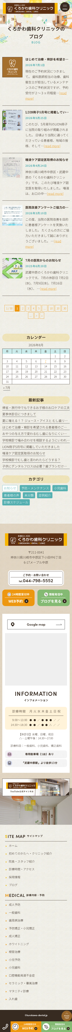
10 (51, 308)
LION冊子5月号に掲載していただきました (31, 446)
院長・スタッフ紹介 (22, 861)
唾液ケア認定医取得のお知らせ (23, 453)
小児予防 (14, 960)
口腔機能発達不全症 (22, 975)
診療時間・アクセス (22, 869)
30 (64, 308)
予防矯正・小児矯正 (22, 928)
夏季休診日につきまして (19, 414)
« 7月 (6, 387)
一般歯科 (14, 912)
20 (58, 308)
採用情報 (14, 877)
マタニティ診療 (19, 991)
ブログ (13, 885)
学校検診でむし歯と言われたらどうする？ (31, 459)
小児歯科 (14, 967)
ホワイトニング (19, 944)
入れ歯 (13, 999)
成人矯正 (14, 936)
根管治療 (14, 952)
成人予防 (14, 904)
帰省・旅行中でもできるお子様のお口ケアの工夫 (36, 407)
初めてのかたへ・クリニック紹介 (30, 853)
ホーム (13, 846)
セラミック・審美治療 (23, 983)
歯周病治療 (16, 920)
